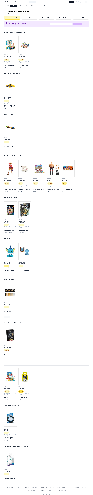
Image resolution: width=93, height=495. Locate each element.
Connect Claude (46, 1)
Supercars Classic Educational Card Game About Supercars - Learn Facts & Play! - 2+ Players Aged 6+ (23, 397)
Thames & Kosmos (8, 232)
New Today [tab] (13, 5)
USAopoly (6, 440)
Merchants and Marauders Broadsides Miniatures (23, 230)
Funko (5, 273)
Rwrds (32, 487)
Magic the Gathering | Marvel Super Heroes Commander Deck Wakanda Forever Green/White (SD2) (9, 355)
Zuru (63, 191)
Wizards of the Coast (8, 358)
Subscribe (78, 24)
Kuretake (6, 315)
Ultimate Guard (7, 481)
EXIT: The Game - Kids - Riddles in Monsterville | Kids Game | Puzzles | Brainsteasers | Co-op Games (9, 230)
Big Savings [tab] (33, 5)
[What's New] (76, 2)
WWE (48, 191)
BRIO (5, 67)
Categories (48, 487)
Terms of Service (60, 490)
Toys (85, 5)
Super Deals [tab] (26, 5)
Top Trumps (20, 399)
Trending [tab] (20, 5)
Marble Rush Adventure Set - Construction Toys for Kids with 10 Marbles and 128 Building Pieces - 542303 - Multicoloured (24, 65)
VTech (19, 67)
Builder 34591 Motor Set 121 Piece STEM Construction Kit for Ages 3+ (10, 65)
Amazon (32, 1)
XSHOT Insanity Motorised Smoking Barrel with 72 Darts (67, 188)
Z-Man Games (21, 232)
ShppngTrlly (15, 487)
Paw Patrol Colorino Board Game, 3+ (9, 397)
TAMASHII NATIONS (8, 191)
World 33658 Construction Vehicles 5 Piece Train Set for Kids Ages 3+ (9, 106)
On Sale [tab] (7, 5)
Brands (38, 1)
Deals (27, 1)
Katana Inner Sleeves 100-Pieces (9, 479)
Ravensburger (7, 399)
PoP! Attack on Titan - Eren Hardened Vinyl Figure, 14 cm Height (24, 271)
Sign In (71, 1)
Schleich (20, 191)
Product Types (65, 487)
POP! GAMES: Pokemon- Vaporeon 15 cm (9, 271)
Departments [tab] (47, 5)
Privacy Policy (45, 490)
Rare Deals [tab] (40, 5)
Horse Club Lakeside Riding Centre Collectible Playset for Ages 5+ (38, 188)
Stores (31, 490)
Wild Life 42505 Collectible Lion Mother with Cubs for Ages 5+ (24, 188)
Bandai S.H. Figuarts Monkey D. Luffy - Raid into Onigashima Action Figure (9, 188)
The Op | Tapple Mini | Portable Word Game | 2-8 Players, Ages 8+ (9, 438)
